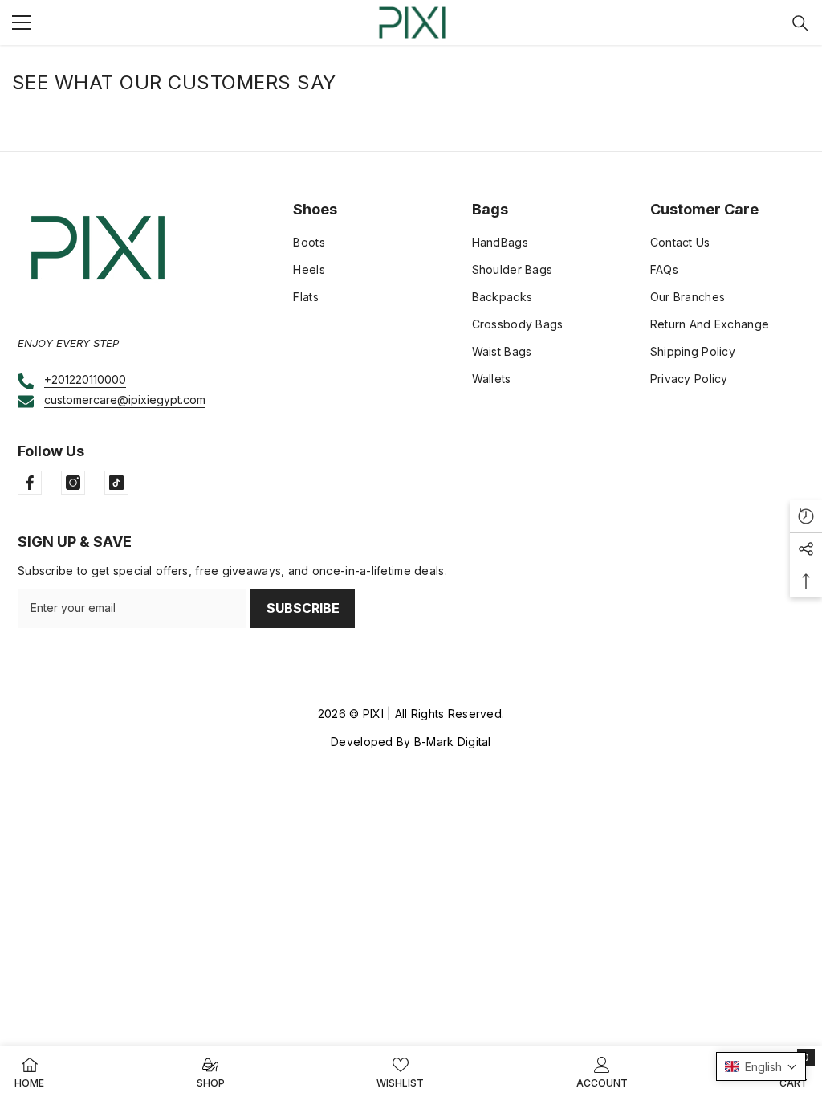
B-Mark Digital (452, 741)
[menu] (21, 22)
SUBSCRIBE (303, 608)
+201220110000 (85, 379)
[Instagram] (73, 483)
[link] (602, 1071)
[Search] (800, 23)
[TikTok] (116, 483)
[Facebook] (30, 483)
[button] (761, 1066)
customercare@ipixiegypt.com (125, 399)
